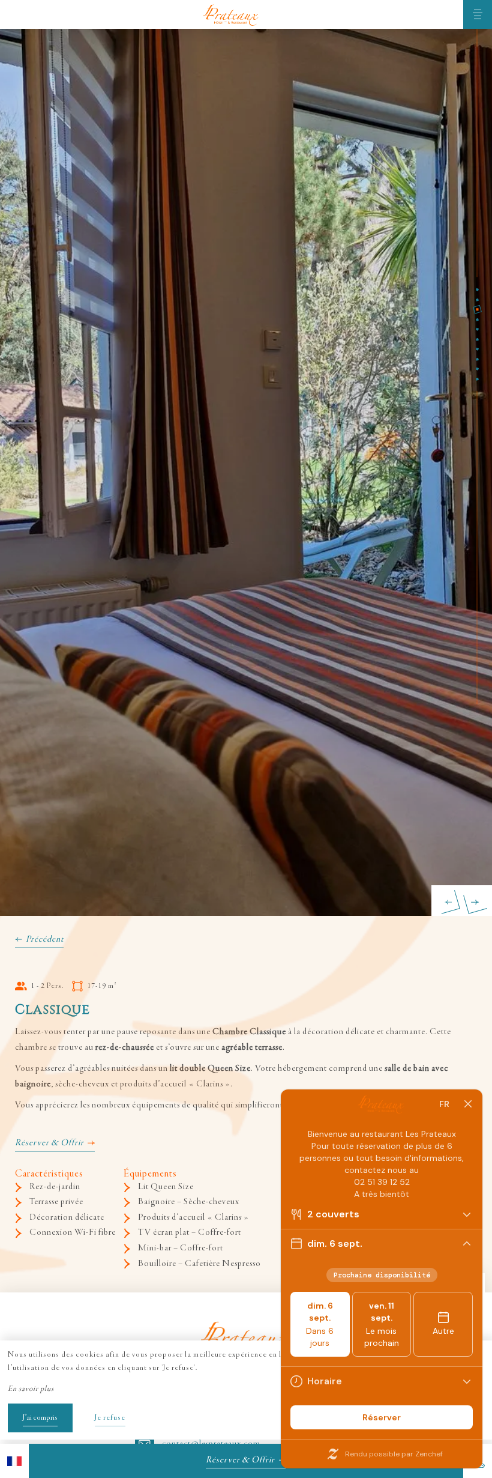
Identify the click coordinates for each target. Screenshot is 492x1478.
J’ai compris (40, 1418)
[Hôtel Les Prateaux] (231, 14)
